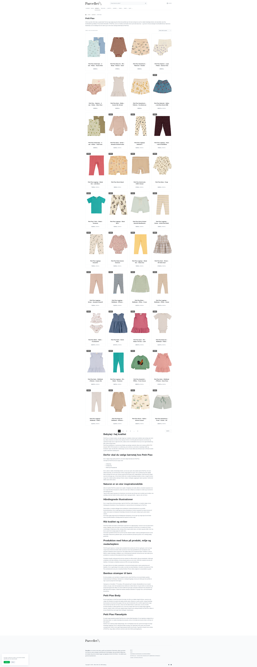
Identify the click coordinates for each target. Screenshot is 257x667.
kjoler (118, 527)
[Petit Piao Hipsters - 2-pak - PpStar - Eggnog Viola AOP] (163, 47)
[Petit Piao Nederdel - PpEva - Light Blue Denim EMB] (163, 86)
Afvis (13, 662)
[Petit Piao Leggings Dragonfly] (96, 244)
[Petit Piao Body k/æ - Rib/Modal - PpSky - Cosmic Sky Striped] (163, 323)
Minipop (115, 579)
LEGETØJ (115, 8)
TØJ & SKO (103, 8)
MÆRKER (97, 8)
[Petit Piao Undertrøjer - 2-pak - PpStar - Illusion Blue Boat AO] (96, 47)
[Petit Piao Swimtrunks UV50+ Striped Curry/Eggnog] (141, 165)
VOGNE (120, 8)
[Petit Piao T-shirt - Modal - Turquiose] (96, 204)
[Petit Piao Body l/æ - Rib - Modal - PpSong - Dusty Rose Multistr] (118, 47)
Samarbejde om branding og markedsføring (140, 653)
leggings (109, 527)
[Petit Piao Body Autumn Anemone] (118, 244)
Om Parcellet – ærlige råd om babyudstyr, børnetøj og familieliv (145, 655)
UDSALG (92, 8)
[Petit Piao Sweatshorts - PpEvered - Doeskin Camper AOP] (141, 47)
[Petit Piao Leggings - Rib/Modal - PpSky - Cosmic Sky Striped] (96, 402)
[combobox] (127, 3)
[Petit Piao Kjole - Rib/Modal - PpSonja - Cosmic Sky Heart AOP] (96, 362)
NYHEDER (88, 8)
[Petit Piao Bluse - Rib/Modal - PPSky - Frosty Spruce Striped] (141, 283)
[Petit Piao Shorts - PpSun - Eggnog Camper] (141, 402)
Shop (131, 652)
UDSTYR (109, 8)
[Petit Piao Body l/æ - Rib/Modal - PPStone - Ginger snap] (118, 402)
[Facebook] (168, 664)
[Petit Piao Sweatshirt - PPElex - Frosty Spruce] (141, 362)
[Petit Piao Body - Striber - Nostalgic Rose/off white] (118, 126)
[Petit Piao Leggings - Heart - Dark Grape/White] (163, 126)
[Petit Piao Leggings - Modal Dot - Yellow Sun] (141, 244)
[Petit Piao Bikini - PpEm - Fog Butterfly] (96, 323)
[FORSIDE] (85, 14)
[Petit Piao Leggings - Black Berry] (118, 204)
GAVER (125, 8)
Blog (130, 8)
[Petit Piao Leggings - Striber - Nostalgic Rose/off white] (96, 283)
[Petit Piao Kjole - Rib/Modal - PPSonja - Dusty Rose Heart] (163, 362)
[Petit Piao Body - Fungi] (163, 165)
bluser (113, 527)
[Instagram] (171, 664)
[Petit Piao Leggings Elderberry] (141, 126)
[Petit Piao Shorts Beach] (118, 165)
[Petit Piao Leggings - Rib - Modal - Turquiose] (118, 362)
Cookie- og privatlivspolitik (136, 657)
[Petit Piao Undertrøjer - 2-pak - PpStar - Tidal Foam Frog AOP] (96, 126)
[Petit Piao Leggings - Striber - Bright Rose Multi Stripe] (163, 204)
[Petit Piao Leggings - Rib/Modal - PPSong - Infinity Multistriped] (118, 283)
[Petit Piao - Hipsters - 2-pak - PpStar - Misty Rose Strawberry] (96, 86)
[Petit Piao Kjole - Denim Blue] (118, 323)
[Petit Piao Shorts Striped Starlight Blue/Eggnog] (141, 204)
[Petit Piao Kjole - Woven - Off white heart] (163, 244)
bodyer (105, 527)
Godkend (6, 662)
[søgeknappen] (145, 3)
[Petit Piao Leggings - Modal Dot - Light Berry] (96, 165)
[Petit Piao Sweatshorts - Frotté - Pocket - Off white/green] (163, 402)
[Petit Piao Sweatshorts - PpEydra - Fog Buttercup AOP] (141, 86)
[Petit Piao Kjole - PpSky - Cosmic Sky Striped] (118, 86)
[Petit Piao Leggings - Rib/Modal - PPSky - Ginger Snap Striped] (163, 283)
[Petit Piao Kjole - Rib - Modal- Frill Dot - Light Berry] (141, 323)
